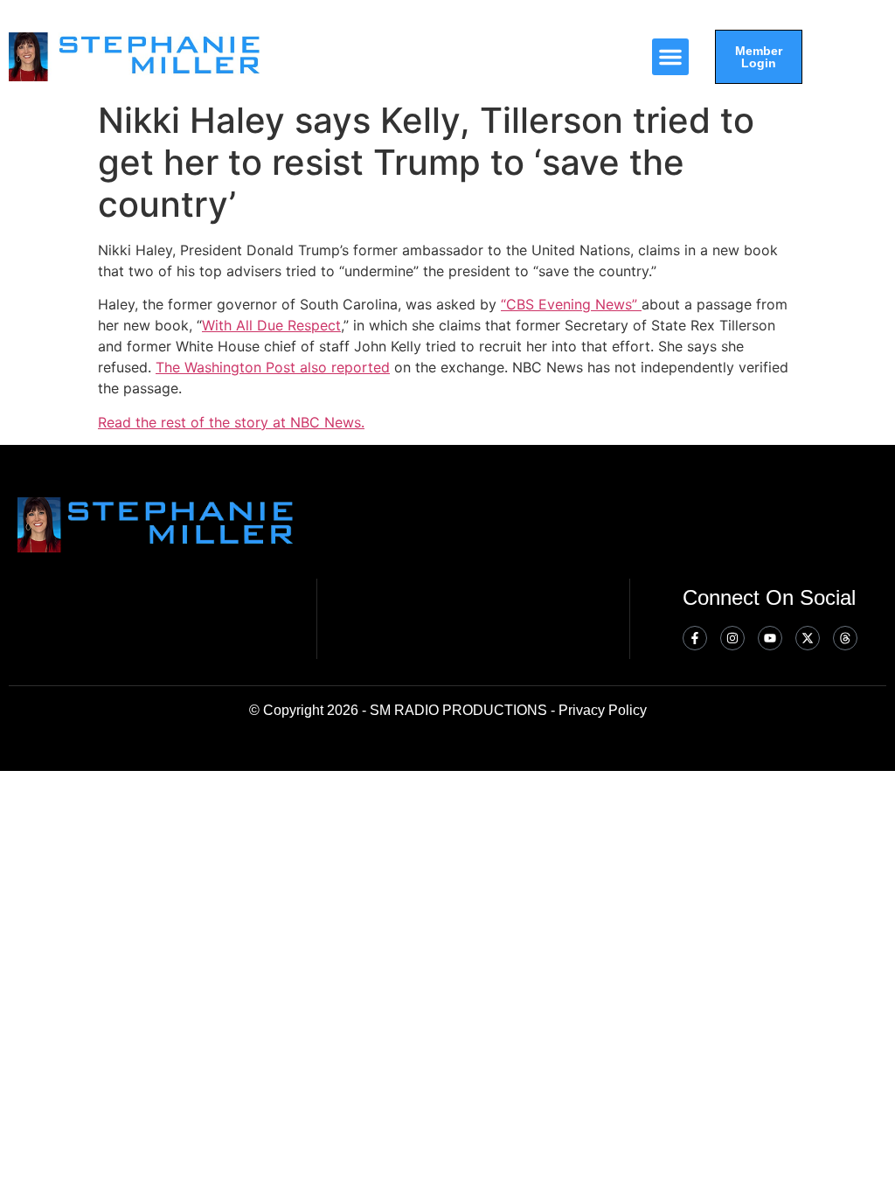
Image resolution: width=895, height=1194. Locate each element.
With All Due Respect (271, 325)
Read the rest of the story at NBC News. (231, 422)
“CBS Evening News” (571, 304)
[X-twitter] (807, 638)
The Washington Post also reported (273, 367)
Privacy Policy (603, 710)
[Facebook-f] (695, 638)
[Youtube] (770, 638)
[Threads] (845, 638)
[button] (670, 56)
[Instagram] (732, 638)
